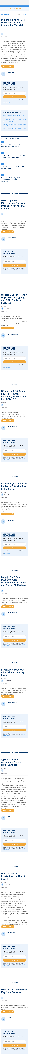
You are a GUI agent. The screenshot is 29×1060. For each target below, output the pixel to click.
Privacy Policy (7, 102)
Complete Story (6, 66)
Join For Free (14, 96)
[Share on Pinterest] (25, 14)
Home (2, 14)
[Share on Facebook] (21, 14)
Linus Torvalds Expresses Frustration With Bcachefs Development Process (13, 156)
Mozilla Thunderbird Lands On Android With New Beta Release (13, 167)
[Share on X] (23, 14)
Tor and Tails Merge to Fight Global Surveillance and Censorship (11, 178)
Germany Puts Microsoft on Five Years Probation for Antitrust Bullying (12, 145)
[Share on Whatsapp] (27, 14)
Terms (23, 100)
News (7, 14)
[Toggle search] (26, 9)
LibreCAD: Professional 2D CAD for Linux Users (14, 128)
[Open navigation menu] (3, 9)
